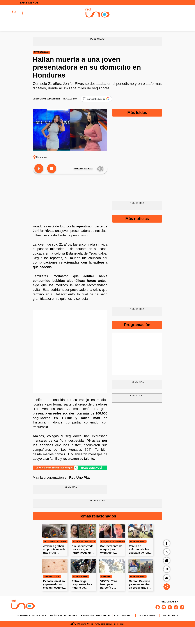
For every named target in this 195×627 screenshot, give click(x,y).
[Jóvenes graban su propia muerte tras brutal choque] (54, 531)
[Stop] (51, 169)
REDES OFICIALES (123, 615)
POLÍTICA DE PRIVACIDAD (63, 615)
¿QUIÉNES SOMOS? (147, 615)
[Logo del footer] (23, 604)
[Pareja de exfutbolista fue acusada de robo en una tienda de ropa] (140, 531)
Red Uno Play (79, 477)
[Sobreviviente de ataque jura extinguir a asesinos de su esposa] (112, 531)
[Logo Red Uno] (97, 13)
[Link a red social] (157, 607)
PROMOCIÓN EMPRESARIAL (95, 615)
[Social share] (166, 586)
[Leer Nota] (38, 169)
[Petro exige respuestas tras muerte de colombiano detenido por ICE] (83, 566)
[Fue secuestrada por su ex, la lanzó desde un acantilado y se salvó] (83, 531)
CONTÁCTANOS (170, 615)
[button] (14, 12)
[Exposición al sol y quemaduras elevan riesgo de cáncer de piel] (54, 566)
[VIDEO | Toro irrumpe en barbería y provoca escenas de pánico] (112, 566)
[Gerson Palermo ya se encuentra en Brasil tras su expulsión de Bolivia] (140, 566)
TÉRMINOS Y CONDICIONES (31, 615)
